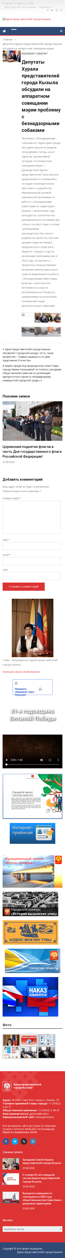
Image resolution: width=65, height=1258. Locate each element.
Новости (41, 53)
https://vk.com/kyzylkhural (57, 10)
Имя (6, 540)
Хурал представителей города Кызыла (39, 1252)
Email (7, 554)
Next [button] (60, 439)
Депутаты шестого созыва (20, 7)
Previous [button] (4, 439)
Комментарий (12, 498)
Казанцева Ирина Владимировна (21, 671)
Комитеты (45, 7)
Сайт (5, 569)
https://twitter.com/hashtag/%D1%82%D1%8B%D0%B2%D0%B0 (52, 10)
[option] (32, 430)
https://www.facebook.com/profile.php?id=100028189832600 (48, 10)
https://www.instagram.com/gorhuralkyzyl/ (61, 10)
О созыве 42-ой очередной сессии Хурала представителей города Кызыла (41, 1178)
